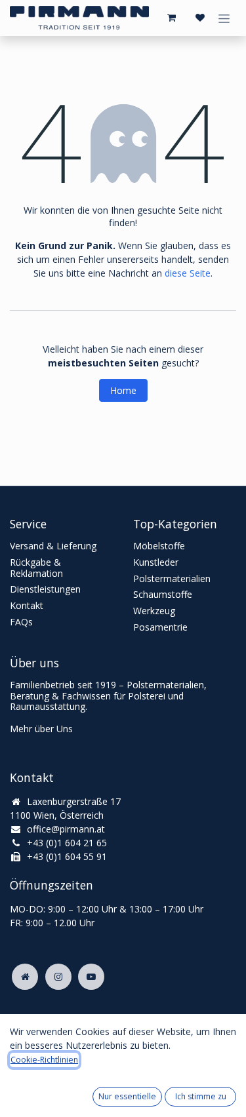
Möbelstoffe (159, 545)
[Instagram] (58, 977)
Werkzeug (154, 610)
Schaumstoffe (162, 594)
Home (123, 390)
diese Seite (188, 273)
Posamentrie (160, 627)
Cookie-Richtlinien (44, 1059)
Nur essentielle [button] (127, 1096)
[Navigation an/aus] (224, 18)
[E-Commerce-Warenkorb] (171, 17)
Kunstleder (155, 562)
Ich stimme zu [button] (200, 1096)
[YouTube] (91, 977)
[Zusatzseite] (25, 977)
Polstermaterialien (172, 578)
